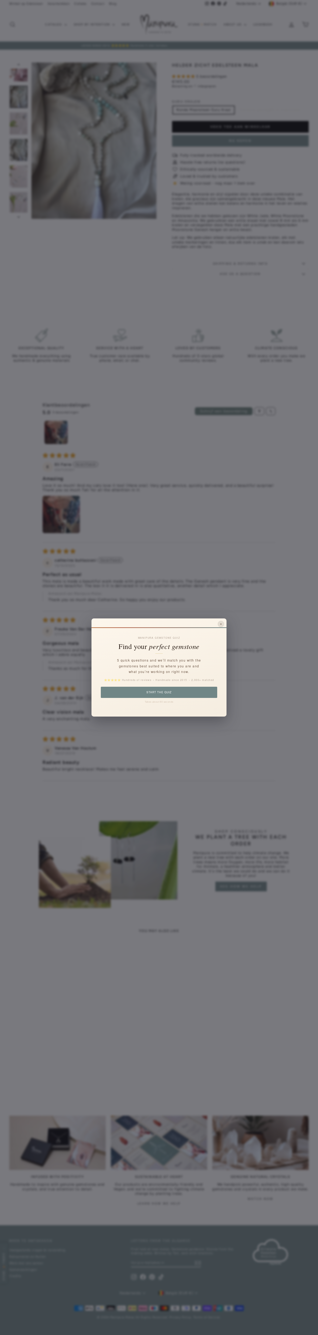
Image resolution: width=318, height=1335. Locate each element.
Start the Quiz (158, 692)
